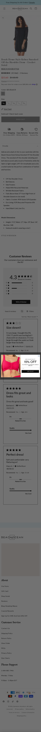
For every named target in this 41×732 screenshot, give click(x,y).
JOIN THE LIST (30, 371)
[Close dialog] (39, 356)
